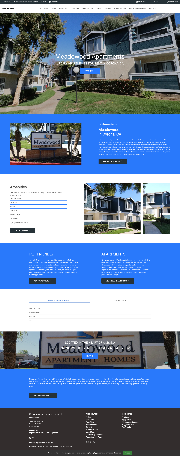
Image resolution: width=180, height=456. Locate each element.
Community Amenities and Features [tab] (58, 300)
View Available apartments (117, 281)
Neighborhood (87, 8)
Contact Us (33, 430)
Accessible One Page (94, 437)
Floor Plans (44, 8)
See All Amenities (21, 230)
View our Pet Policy (41, 281)
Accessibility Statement (95, 435)
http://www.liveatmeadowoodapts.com (43, 433)
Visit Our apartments (42, 395)
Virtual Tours (64, 8)
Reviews (108, 8)
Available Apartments (112, 161)
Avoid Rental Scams (156, 2)
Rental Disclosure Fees (137, 8)
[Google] (30, 438)
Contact (99, 8)
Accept (127, 453)
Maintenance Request (130, 422)
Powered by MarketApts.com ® (41, 442)
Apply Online (54, 1)
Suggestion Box (128, 425)
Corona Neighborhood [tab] (119, 300)
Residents (152, 8)
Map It (89, 356)
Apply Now (89, 71)
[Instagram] (33, 438)
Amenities (75, 8)
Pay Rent (125, 417)
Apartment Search (173, 1)
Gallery (53, 8)
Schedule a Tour (120, 8)
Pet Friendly (126, 427)
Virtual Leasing (142, 1)
